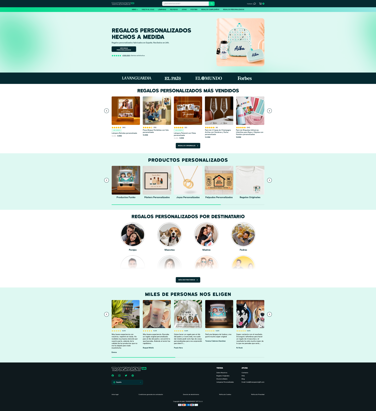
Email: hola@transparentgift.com (253, 382)
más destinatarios (186, 280)
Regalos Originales (222, 376)
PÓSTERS (194, 9)
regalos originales (186, 145)
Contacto (245, 373)
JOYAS (184, 9)
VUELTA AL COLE (148, 9)
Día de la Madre (221, 379)
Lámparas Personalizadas (225, 382)
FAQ (243, 376)
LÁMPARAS (162, 9)
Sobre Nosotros (221, 373)
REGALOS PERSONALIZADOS (233, 9)
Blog (243, 379)
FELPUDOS (174, 9)
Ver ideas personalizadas (124, 49)
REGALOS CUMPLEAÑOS (210, 9)
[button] (106, 110)
